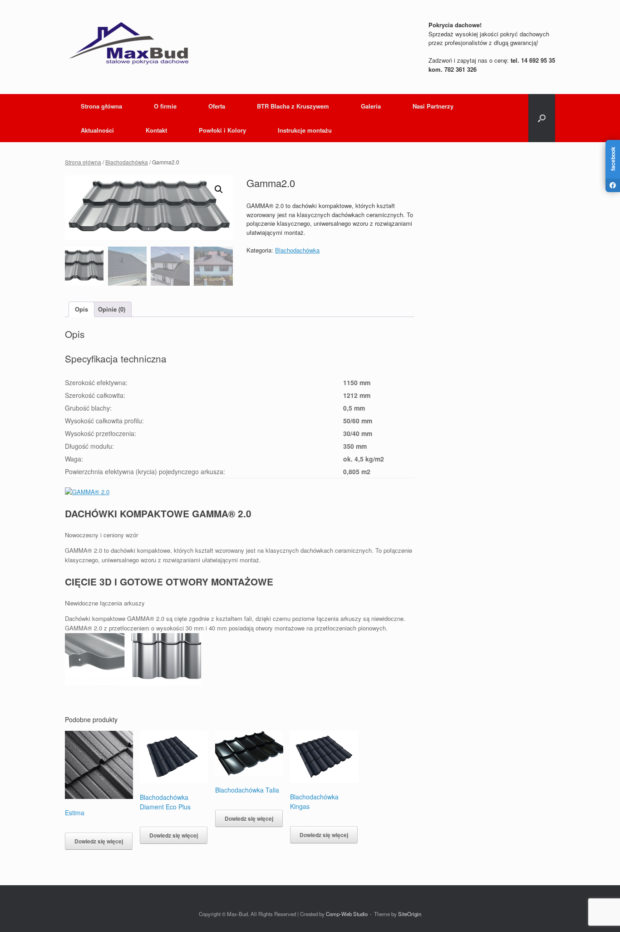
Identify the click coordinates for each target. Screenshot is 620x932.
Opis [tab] (81, 309)
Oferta (216, 106)
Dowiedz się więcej (98, 841)
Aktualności (97, 130)
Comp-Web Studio (347, 913)
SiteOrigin (409, 913)
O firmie (165, 106)
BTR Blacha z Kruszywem (293, 106)
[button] (541, 118)
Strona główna (101, 106)
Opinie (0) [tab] (111, 309)
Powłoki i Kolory (222, 130)
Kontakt (156, 130)
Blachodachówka (126, 162)
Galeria (371, 106)
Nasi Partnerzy (433, 106)
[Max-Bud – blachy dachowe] (128, 43)
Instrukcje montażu (305, 130)
